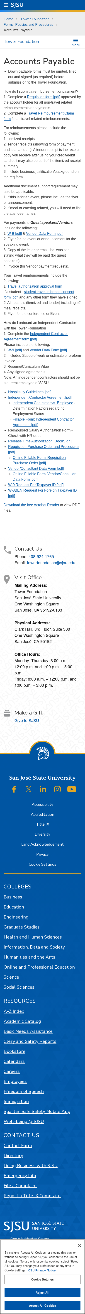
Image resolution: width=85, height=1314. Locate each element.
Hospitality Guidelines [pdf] (29, 392)
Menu (75, 45)
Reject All (42, 1292)
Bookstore (14, 1051)
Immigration (16, 1101)
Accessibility (42, 804)
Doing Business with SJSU (31, 1166)
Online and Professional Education (39, 967)
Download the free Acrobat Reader (31, 505)
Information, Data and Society (34, 947)
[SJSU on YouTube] (71, 789)
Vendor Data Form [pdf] (44, 233)
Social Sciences (19, 987)
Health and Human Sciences (33, 937)
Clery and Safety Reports (30, 1041)
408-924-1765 (41, 556)
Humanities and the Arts (29, 957)
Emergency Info (20, 1176)
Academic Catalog (22, 1021)
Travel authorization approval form (34, 286)
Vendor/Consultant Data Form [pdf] (36, 468)
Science (11, 977)
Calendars (14, 1061)
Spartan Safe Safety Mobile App (37, 1111)
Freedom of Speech (24, 1091)
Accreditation (42, 814)
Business (13, 897)
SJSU (17, 4)
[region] (42, 1276)
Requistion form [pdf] (43, 97)
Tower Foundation (34, 19)
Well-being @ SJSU (24, 1121)
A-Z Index (14, 1011)
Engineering (16, 917)
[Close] (80, 1246)
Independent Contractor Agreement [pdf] (40, 397)
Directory (13, 1156)
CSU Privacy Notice (42, 1270)
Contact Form (18, 1146)
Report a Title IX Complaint (32, 1196)
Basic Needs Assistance (28, 1031)
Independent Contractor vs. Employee (43, 403)
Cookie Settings (42, 864)
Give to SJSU (27, 720)
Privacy (42, 854)
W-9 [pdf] (14, 233)
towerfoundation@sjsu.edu (51, 562)
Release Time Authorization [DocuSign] (39, 441)
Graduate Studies (22, 927)
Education (14, 907)
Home (8, 19)
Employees (15, 1081)
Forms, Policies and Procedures (28, 24)
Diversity (42, 834)
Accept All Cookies (42, 1305)
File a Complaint (20, 1186)
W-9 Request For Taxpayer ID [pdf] (35, 485)
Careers (12, 1071)
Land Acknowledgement (42, 844)
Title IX (42, 824)
